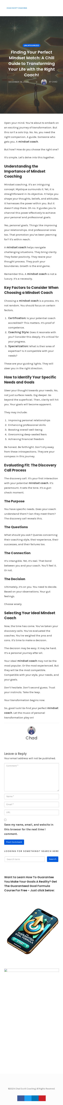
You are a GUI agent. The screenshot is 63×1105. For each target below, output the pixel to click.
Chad (31, 738)
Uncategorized (31, 45)
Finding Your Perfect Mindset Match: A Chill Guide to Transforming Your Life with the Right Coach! (31, 63)
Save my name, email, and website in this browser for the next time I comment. (28, 829)
